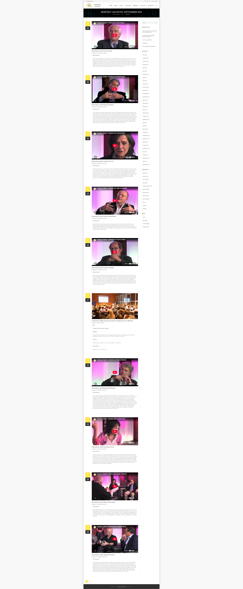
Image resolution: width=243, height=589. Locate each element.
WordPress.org (146, 226)
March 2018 (145, 84)
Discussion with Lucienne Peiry (103, 447)
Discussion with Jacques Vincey (103, 555)
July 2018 (144, 77)
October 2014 (145, 132)
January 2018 (145, 90)
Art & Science (145, 176)
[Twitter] (145, 1)
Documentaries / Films (147, 186)
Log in (144, 217)
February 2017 (146, 103)
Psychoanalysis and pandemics (149, 46)
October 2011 (145, 155)
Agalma (94, 53)
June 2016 (145, 109)
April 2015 (145, 125)
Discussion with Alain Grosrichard (104, 216)
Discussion (105, 53)
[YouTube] (148, 1)
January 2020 (145, 64)
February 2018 (146, 87)
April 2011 (145, 161)
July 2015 (144, 122)
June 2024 (145, 54)
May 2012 (145, 151)
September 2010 (146, 164)
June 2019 (145, 67)
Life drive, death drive (147, 39)
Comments (146, 223)
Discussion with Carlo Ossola (102, 51)
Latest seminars (101, 322)
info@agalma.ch (90, 1)
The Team (128, 5)
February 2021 (146, 61)
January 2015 (145, 129)
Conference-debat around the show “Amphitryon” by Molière (112, 321)
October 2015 (145, 116)
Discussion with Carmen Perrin (102, 161)
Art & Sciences (146, 179)
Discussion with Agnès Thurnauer (103, 502)
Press (144, 202)
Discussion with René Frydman (103, 105)
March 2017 (145, 100)
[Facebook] (150, 1)
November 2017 (146, 93)
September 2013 (146, 138)
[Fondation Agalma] (94, 5)
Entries (145, 220)
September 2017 (146, 96)
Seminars (135, 5)
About (121, 5)
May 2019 (145, 71)
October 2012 (145, 145)
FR (154, 1)
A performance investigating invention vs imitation (148, 36)
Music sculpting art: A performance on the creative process (149, 31)
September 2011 (146, 158)
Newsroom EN (146, 192)
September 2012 (146, 148)
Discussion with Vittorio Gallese (103, 268)
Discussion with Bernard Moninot (103, 388)
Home (110, 5)
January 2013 (145, 142)
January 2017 (145, 106)
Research (145, 205)
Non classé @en (146, 199)
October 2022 (145, 58)
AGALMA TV (151, 5)
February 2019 (146, 74)
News (115, 5)
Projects (143, 5)
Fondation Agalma (121, 586)
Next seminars (146, 195)
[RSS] (152, 1)
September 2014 (146, 135)
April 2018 (145, 80)
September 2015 (146, 119)
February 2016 (146, 113)
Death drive (145, 43)
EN (156, 1)
